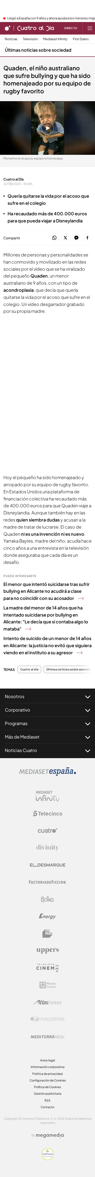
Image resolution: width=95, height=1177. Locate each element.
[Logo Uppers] (47, 951)
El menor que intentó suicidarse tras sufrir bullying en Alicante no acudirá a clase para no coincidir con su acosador (46, 591)
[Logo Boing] (47, 899)
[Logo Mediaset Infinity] (47, 796)
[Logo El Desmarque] (47, 865)
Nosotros (14, 696)
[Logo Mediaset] (47, 774)
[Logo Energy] (47, 916)
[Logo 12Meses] (47, 985)
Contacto (47, 1107)
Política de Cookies (47, 1087)
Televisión (30, 39)
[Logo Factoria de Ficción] (47, 882)
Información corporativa (48, 1067)
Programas (16, 723)
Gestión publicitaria (47, 1093)
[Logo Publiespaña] (47, 1019)
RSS (47, 1100)
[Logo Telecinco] (47, 813)
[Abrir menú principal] (89, 28)
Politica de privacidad (47, 1074)
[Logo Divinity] (47, 848)
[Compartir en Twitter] (65, 238)
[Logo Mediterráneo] (47, 1036)
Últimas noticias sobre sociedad (38, 50)
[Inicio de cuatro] (7, 28)
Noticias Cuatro (21, 750)
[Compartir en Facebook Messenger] (76, 238)
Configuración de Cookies (47, 1080)
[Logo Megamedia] (50, 1135)
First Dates (81, 39)
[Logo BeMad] (47, 933)
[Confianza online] (48, 1158)
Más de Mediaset (22, 737)
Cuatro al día (29, 669)
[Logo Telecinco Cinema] (47, 967)
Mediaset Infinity (55, 39)
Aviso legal (47, 1060)
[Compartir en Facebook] (87, 238)
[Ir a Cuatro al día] (35, 28)
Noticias (11, 39)
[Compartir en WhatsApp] (54, 238)
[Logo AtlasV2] (47, 1002)
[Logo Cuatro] (47, 831)
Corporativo (17, 710)
